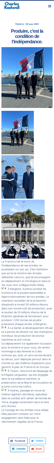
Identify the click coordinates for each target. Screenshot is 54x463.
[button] (49, 6)
